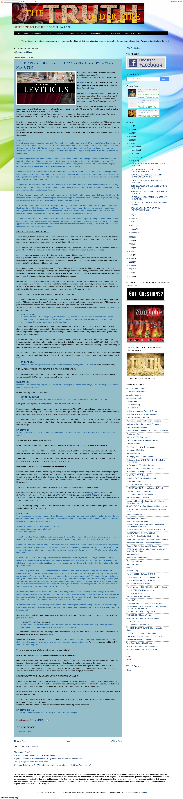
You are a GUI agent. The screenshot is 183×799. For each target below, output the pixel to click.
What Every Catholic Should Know (139, 643)
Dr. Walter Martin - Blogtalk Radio (138, 472)
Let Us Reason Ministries (135, 515)
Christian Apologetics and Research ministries (143, 421)
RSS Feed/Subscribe (134, 48)
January (134, 232)
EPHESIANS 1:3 (22, 430)
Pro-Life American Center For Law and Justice (143, 577)
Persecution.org (132, 571)
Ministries (133, 395)
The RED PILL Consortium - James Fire (141, 633)
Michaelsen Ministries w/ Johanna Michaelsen (143, 543)
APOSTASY (48, 33)
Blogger (144, 792)
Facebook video (88, 88)
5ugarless (127, 792)
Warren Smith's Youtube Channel (138, 640)
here (77, 242)
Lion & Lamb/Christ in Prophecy (138, 521)
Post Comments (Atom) (33, 746)
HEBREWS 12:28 (23, 639)
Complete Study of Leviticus (87, 78)
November (135, 150)
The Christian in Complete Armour (139, 625)
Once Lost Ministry (133, 564)
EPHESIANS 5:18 (23, 710)
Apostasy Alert (131, 401)
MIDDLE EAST (115, 33)
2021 (131, 144)
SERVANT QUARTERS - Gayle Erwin (140, 612)
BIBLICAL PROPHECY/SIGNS (77, 33)
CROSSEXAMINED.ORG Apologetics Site (142, 440)
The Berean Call (132, 621)
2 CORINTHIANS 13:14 (30, 397)
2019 (131, 241)
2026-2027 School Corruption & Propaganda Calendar (34, 755)
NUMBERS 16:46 (29, 622)
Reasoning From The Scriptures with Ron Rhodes (145, 603)
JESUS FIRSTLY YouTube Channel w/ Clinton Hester (146, 506)
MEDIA (139, 33)
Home (69, 741)
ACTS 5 (28, 668)
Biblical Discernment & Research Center (141, 411)
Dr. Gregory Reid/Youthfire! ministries (140, 465)
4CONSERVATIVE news (135, 388)
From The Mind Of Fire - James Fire (139, 494)
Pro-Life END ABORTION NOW (138, 584)
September (135, 157)
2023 (131, 136)
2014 (131, 258)
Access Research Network (136, 392)
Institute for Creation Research (137, 498)
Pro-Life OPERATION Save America (140, 590)
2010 (131, 273)
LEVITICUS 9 (82, 83)
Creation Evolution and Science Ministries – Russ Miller (147, 431)
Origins (129, 567)
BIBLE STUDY (59, 33)
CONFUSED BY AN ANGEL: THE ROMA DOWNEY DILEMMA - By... (146, 176)
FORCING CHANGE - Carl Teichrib (139, 491)
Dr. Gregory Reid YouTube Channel (139, 457)
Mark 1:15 (65, 27)
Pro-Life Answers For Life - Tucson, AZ (140, 580)
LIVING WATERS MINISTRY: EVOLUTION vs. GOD (146, 530)
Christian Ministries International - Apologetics (143, 424)
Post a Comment (25, 731)
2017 (131, 248)
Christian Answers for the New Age (139, 418)
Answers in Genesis (133, 398)
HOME (18, 33)
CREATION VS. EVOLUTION (98, 33)
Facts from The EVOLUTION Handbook (141, 478)
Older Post (116, 741)
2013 (131, 262)
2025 (131, 129)
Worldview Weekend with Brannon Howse (142, 649)
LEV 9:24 (96, 493)
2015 (131, 255)
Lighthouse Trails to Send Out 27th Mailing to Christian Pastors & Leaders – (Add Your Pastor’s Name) (52, 765)
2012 (131, 265)
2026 (131, 126)
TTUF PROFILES (129, 33)
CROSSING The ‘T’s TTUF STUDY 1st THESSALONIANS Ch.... (145, 170)
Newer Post (20, 741)
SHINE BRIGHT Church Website (138, 615)
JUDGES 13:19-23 (60, 495)
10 (91, 83)
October (134, 154)
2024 (131, 133)
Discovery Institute (133, 453)
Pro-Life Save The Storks (135, 593)
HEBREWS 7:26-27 (28, 314)
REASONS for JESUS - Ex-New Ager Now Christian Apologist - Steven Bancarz (146, 607)
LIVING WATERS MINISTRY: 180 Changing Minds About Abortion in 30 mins (145, 525)
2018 (131, 244)
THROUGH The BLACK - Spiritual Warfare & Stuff (145, 636)
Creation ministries (133, 434)
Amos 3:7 (130, 395)
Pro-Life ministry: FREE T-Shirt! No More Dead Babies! (147, 587)
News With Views (133, 554)
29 (32, 639)
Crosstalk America (133, 444)
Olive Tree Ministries (134, 561)
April (133, 225)
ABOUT (26, 33)
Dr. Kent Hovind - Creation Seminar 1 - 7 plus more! (145, 468)
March (133, 229)
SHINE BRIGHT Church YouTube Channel (142, 618)
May (133, 222)
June (133, 218)
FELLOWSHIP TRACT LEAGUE (138, 485)
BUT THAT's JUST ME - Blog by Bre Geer (142, 414)
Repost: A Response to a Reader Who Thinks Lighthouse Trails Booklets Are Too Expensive (48, 759)
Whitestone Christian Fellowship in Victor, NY (143, 646)
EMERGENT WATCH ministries (138, 475)
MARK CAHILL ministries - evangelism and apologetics (147, 539)
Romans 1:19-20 (152, 107)
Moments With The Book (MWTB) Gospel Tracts (144, 546)
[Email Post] (47, 720)
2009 (131, 276)
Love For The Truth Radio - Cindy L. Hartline (143, 536)
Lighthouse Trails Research (136, 518)
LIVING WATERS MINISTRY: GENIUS (140, 533)
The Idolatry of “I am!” (22, 752)
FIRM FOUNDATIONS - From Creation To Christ (144, 488)
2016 (131, 251)
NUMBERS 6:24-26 (23, 382)
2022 (131, 140)
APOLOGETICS (36, 33)
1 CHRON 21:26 (90, 495)
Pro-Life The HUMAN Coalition (138, 597)
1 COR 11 (83, 668)
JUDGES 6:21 (22, 495)
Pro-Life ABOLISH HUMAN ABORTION (141, 574)
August (134, 161)
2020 (131, 237)
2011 (131, 269)
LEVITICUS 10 (22, 513)
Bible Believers (132, 408)
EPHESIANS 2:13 (28, 362)
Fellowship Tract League (135, 481)
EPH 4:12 (76, 268)
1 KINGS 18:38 (34, 500)
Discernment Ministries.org (136, 450)
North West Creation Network (137, 558)
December (135, 146)
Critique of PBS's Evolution (136, 437)
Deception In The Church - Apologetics (140, 447)
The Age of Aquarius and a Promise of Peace (31, 762)
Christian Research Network (137, 427)
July (132, 215)
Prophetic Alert (131, 600)
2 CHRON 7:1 (22, 498)
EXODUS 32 (77, 326)
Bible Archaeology (133, 405)
